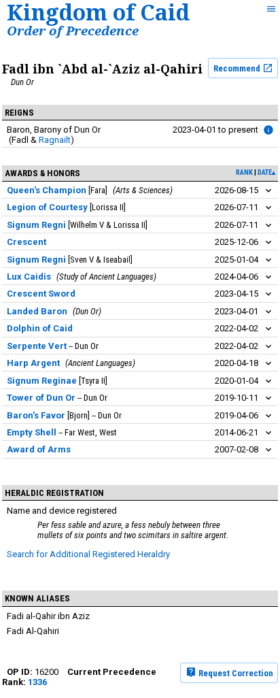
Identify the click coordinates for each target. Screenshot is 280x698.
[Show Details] (268, 191)
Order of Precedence (73, 30)
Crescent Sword (41, 293)
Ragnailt (55, 140)
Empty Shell (31, 432)
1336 (37, 682)
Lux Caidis (29, 276)
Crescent (26, 242)
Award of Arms (39, 449)
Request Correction (234, 672)
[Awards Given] (268, 129)
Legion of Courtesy (47, 207)
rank (244, 172)
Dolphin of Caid (40, 328)
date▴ (266, 172)
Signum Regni (36, 225)
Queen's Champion (46, 190)
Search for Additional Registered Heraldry (88, 554)
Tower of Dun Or (41, 398)
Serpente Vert (37, 346)
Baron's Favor (36, 415)
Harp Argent (33, 363)
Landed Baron (37, 311)
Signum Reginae (42, 381)
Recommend (237, 68)
